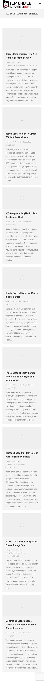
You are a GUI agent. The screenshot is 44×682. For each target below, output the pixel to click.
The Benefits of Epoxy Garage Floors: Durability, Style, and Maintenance (20, 376)
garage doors (10, 62)
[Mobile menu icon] (40, 4)
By (15, 65)
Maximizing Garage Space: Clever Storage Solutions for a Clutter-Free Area (21, 624)
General (18, 62)
